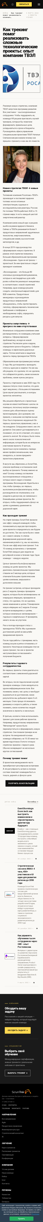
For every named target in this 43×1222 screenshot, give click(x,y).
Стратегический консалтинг (13, 1133)
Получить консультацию (21, 783)
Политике (35, 1214)
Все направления (9, 1119)
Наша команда (7, 1173)
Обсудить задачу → (18, 1030)
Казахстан (6, 1194)
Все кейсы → (33, 802)
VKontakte (16, 1108)
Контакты (12, 1105)
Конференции (7, 1158)
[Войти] (12, 4)
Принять (21, 1219)
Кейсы (4, 1176)
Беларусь (5, 1202)
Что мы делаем (8, 1169)
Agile (4, 1122)
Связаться (24, 4)
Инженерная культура (10, 1130)
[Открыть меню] (39, 4)
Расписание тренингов (11, 1151)
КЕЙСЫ (5, 13)
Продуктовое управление (12, 1126)
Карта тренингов (8, 1148)
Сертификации (8, 1155)
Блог (4, 1180)
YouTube (25, 1108)
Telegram (6, 1108)
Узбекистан (6, 1198)
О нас (4, 1105)
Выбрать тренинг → (18, 1073)
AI (2, 1137)
